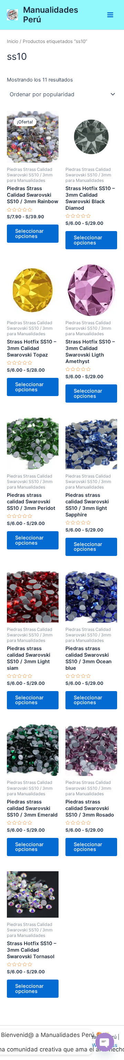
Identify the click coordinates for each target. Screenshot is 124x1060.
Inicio (12, 41)
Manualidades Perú (50, 14)
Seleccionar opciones (29, 233)
